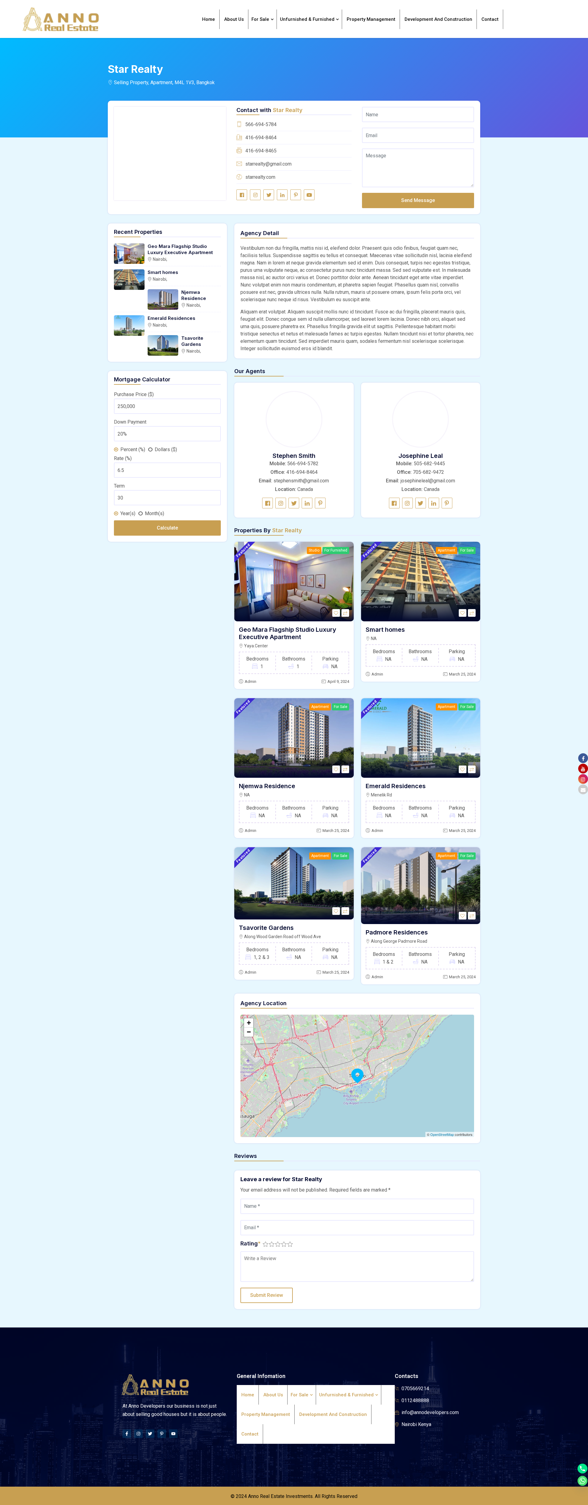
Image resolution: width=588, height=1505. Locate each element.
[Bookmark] (336, 613)
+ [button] (249, 1023)
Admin (250, 681)
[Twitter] (150, 1433)
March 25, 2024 (462, 674)
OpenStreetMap (442, 1134)
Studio (314, 550)
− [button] (249, 1032)
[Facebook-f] (127, 1433)
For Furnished (335, 550)
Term (119, 486)
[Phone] (582, 1468)
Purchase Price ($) (134, 394)
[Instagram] (138, 1433)
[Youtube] (173, 1433)
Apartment (446, 550)
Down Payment (130, 422)
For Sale (467, 550)
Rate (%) (123, 458)
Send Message (418, 200)
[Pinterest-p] (161, 1433)
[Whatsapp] (582, 1481)
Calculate (167, 528)
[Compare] (345, 613)
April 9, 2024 (338, 681)
